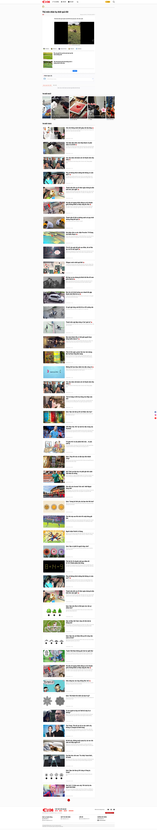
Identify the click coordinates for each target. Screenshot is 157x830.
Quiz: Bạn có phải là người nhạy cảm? (77, 546)
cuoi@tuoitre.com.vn (65, 818)
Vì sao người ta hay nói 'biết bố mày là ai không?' (78, 711)
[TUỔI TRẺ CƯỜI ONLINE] (48, 810)
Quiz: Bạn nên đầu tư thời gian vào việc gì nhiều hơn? (78, 607)
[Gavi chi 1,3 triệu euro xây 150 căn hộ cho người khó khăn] (54, 791)
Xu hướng (56, 1)
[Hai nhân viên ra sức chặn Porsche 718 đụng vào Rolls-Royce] (54, 238)
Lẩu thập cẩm (74, 119)
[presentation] (42, 107)
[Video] (78, 7)
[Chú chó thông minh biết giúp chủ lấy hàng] (97, 107)
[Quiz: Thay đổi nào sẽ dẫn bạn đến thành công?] (54, 462)
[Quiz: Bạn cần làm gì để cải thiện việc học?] (54, 417)
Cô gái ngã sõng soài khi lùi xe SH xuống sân (79, 307)
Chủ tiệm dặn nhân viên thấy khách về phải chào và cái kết (60, 116)
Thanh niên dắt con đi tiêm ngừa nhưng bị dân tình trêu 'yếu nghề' (80, 188)
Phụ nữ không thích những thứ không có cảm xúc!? (79, 173)
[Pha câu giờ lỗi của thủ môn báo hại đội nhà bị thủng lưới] (47, 55)
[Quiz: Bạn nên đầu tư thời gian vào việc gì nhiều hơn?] (54, 611)
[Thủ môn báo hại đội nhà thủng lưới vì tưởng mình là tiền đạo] (47, 64)
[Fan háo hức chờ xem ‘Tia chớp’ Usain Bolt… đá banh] (54, 761)
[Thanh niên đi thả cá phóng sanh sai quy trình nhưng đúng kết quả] (54, 223)
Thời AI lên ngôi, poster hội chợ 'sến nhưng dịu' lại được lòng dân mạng (79, 353)
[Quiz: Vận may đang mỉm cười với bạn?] (78, 107)
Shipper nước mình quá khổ (74, 262)
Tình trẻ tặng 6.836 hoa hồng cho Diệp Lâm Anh (79, 398)
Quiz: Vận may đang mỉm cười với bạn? (78, 117)
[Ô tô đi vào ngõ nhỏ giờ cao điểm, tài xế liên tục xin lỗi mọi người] (54, 253)
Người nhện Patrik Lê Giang (74, 531)
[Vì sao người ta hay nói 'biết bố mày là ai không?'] (54, 716)
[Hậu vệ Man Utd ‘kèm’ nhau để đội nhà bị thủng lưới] (54, 626)
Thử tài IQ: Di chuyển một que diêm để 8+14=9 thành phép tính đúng (77, 562)
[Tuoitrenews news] (71, 810)
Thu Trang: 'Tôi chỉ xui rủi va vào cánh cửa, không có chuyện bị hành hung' (79, 726)
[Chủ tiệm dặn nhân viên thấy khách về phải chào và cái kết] (60, 107)
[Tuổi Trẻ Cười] (114, 809)
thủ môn (47, 48)
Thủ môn (70, 45)
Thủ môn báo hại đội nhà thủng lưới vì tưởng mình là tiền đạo (63, 62)
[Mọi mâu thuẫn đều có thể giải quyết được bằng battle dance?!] (54, 342)
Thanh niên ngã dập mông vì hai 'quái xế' (78, 322)
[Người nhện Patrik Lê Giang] (54, 537)
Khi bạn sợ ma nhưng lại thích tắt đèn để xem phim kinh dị (80, 278)
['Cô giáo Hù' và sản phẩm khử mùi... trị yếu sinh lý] (54, 447)
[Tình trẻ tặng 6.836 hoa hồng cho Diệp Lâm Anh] (54, 402)
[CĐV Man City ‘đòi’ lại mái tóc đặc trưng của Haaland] (54, 432)
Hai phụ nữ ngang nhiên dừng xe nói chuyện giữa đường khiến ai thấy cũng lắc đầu (79, 203)
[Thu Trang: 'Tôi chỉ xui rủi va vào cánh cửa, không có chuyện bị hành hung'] (54, 731)
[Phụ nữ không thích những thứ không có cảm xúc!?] (54, 178)
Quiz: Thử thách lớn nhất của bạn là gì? (78, 696)
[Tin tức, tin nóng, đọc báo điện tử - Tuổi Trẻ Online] (57, 810)
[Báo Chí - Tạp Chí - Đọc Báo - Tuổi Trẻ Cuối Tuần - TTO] (61, 810)
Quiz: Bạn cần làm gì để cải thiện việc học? (79, 412)
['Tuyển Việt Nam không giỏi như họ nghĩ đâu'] (54, 656)
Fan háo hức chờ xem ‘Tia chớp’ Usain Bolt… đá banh (79, 756)
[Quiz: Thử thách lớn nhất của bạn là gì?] (54, 701)
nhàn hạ (54, 48)
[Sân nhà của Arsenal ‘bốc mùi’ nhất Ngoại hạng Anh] (54, 492)
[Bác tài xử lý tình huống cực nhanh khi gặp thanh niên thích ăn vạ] (54, 297)
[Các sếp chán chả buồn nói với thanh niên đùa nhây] (54, 163)
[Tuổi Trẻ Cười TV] (111, 809)
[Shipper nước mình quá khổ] (54, 268)
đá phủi (79, 48)
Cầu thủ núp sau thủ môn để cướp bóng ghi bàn (79, 517)
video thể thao (63, 48)
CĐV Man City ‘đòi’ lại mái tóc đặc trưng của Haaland (79, 427)
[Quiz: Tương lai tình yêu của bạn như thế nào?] (54, 507)
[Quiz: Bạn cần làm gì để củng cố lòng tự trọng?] (54, 776)
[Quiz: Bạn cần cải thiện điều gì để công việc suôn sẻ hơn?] (54, 641)
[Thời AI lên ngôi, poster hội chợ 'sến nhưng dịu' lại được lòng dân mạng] (54, 357)
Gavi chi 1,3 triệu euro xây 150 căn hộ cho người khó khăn (79, 786)
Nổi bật (64, 1)
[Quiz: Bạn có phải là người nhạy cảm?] (54, 551)
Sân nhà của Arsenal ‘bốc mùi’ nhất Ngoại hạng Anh (78, 487)
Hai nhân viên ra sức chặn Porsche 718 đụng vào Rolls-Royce (79, 233)
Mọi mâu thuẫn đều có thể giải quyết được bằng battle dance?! (79, 338)
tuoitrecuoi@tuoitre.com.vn (85, 818)
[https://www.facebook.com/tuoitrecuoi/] (108, 809)
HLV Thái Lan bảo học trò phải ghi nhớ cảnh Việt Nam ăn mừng (79, 472)
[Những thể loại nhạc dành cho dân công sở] (54, 372)
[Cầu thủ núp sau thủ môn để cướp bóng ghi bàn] (54, 522)
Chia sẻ (74, 70)
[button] (77, 2)
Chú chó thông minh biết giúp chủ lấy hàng (96, 116)
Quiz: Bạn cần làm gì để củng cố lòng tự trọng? (78, 771)
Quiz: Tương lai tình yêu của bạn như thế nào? (80, 501)
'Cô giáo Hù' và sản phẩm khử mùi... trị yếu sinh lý (79, 442)
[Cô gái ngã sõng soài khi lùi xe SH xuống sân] (54, 312)
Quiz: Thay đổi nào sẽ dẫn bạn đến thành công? (78, 457)
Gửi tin (108, 1)
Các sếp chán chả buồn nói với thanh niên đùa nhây (80, 159)
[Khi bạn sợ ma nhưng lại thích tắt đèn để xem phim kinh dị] (54, 282)
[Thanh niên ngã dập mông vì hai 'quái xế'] (54, 327)
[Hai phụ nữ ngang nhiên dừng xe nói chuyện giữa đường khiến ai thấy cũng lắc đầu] (54, 208)
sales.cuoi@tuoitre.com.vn (48, 820)
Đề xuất (71, 1)
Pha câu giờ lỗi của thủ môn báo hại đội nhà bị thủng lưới (63, 53)
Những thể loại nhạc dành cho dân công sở (79, 367)
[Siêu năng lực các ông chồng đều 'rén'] (54, 686)
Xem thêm (68, 800)
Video (54, 119)
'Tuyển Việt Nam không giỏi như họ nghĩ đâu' (79, 651)
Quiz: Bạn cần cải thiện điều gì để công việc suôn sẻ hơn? (79, 637)
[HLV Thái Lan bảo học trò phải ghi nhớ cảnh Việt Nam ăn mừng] (54, 477)
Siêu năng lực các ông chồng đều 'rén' (77, 681)
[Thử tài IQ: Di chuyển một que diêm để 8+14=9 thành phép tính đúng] (54, 566)
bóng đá (72, 48)
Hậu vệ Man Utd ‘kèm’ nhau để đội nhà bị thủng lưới (78, 622)
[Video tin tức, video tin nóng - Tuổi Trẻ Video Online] (66, 810)
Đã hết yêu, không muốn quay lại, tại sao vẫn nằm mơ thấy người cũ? (79, 741)
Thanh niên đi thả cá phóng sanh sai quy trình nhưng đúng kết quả (80, 218)
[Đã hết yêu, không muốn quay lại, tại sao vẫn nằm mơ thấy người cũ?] (54, 746)
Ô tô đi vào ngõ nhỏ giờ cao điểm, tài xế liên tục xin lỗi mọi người (79, 248)
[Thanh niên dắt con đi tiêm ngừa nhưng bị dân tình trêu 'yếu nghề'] (54, 193)
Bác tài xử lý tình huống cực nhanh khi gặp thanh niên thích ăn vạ (79, 293)
